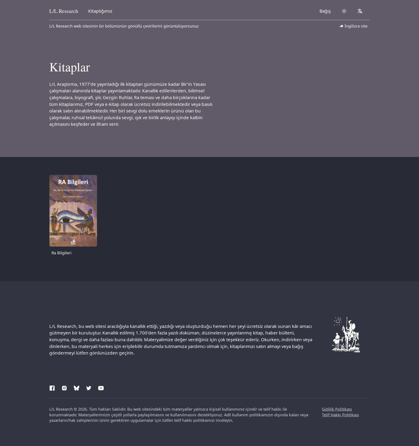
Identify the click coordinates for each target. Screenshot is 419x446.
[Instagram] (64, 387)
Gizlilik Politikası (337, 409)
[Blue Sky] (76, 387)
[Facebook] (52, 387)
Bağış (325, 11)
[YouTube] (101, 387)
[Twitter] (89, 387)
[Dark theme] (344, 11)
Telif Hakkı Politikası (340, 414)
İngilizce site (356, 26)
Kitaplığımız (100, 11)
